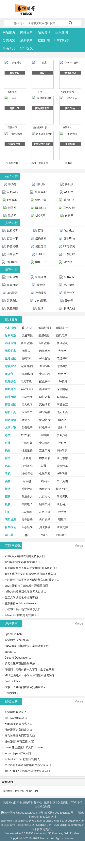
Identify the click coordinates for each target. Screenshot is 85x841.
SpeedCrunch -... (15, 634)
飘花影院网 (40, 208)
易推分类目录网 (39, 162)
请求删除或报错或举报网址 (56, 815)
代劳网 (62, 512)
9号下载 (62, 473)
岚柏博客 (12, 91)
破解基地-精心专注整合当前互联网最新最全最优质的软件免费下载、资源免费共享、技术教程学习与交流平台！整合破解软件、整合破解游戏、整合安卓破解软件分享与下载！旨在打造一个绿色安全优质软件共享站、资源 (67, 216)
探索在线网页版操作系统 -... (22, 663)
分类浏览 (9, 40)
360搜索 (12, 292)
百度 (39, 91)
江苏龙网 (62, 527)
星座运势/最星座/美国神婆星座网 (39, 193)
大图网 (62, 351)
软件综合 (10, 381)
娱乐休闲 (61, 32)
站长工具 (10, 412)
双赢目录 (12, 285)
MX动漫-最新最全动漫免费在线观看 (39, 216)
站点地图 (45, 806)
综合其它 (10, 366)
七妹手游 (44, 473)
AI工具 (9, 535)
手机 (7, 473)
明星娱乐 (10, 519)
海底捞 (27, 481)
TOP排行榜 (62, 40)
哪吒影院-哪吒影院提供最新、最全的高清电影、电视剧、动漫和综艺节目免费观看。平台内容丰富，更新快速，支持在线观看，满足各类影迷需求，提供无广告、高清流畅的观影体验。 (38, 185)
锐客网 (62, 374)
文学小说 (10, 427)
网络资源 (10, 420)
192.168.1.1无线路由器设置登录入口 (27, 771)
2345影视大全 (40, 301)
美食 (7, 481)
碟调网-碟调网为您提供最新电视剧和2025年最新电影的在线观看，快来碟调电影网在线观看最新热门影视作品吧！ (10, 216)
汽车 (7, 466)
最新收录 (26, 40)
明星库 (62, 519)
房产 (7, 458)
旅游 (7, 489)
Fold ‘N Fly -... (13, 681)
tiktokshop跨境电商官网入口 (22, 615)
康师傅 (45, 481)
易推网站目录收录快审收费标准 (22, 802)
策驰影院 (12, 300)
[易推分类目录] (34, 9)
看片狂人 (27, 328)
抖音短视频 (12, 162)
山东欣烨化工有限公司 (10, 255)
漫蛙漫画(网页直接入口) (19, 741)
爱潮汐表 (27, 489)
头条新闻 (27, 527)
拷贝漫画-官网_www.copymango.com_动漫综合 (68, 185)
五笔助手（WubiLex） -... (20, 640)
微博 (40, 308)
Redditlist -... (12, 693)
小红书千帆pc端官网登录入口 (23, 609)
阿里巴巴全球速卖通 (39, 263)
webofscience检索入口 (19, 724)
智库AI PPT (32, 790)
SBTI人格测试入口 (16, 718)
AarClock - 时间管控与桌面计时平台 (27, 646)
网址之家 (44, 397)
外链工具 (9, 48)
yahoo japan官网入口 (18, 753)
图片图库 (10, 351)
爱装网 (27, 458)
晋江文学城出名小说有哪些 (21, 597)
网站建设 (10, 389)
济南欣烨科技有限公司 (39, 278)
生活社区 (10, 358)
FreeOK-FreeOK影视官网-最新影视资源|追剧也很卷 (10, 201)
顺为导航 (19, 790)
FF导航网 (67, 162)
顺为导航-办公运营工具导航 (10, 185)
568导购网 (68, 278)
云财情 (62, 427)
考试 (7, 435)
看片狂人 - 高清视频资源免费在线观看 (67, 201)
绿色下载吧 (40, 201)
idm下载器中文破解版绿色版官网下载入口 (30, 574)
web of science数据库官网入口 (23, 759)
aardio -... (11, 652)
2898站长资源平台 (12, 263)
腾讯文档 (69, 308)
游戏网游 (10, 335)
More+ (79, 545)
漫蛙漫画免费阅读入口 (18, 729)
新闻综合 (10, 527)
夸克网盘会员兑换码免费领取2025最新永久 (31, 568)
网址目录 (10, 397)
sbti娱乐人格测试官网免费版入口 (25, 556)
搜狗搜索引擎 (40, 127)
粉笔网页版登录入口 (17, 712)
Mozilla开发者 (69, 263)
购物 (7, 450)
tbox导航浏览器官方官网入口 (22, 562)
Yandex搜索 (67, 91)
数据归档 (44, 40)
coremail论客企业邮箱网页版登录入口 (28, 765)
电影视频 (10, 328)
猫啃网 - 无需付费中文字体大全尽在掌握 (29, 669)
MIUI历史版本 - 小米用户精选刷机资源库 (30, 675)
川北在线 (44, 527)
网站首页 (9, 32)
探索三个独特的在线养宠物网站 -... (26, 687)
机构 (7, 504)
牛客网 (45, 435)
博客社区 (10, 404)
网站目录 (26, 32)
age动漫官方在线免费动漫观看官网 (26, 585)
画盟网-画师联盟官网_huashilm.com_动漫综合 (11, 208)
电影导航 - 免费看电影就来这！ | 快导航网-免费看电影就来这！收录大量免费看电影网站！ (10, 193)
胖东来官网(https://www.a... (21, 603)
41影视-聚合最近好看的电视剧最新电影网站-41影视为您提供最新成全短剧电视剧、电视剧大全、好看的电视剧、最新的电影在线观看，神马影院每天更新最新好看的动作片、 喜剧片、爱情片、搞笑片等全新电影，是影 (67, 193)
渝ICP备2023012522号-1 (60, 812)
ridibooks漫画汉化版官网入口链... (25, 591)
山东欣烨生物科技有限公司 (67, 255)
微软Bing (67, 127)
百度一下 (12, 127)
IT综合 (9, 374)
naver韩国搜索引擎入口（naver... (25, 747)
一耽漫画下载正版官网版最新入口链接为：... (32, 580)
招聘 (7, 496)
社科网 (62, 443)
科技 (7, 443)
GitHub (40, 254)
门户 (7, 512)
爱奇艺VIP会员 (67, 301)
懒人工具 (62, 412)
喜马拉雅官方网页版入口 (20, 735)
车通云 (45, 466)
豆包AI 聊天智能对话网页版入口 (67, 208)
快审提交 (26, 48)
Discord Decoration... (18, 657)
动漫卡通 (10, 343)
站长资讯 (44, 32)
